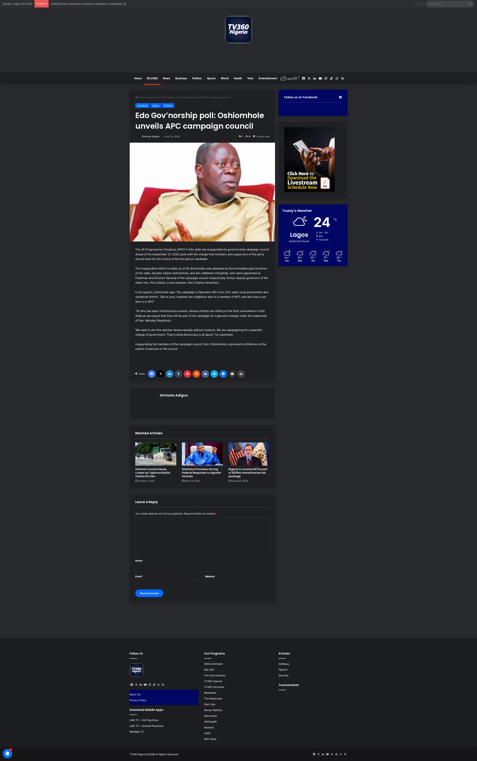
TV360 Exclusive (214, 686)
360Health (210, 721)
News (166, 78)
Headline (142, 105)
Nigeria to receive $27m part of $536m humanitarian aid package (248, 472)
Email (139, 576)
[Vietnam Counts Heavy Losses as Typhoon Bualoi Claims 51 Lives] (155, 454)
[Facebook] (151, 374)
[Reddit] (196, 374)
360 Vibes (210, 739)
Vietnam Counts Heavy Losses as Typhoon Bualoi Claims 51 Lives (152, 472)
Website (210, 576)
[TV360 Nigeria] (238, 29)
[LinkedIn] (169, 374)
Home (138, 78)
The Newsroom (213, 698)
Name (139, 560)
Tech (250, 78)
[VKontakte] (205, 374)
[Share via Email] (232, 374)
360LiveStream (213, 663)
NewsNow (210, 692)
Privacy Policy (138, 700)
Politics (197, 78)
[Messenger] (223, 374)
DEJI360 (152, 78)
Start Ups (209, 704)
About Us (134, 694)
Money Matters (213, 710)
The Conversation (214, 675)
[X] (160, 374)
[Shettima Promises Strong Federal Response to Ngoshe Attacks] (202, 454)
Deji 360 (209, 669)
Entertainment (268, 78)
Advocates (210, 715)
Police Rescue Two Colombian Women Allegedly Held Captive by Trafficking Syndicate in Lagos (105, 3)
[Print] (241, 374)
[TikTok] (154, 684)
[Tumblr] (178, 374)
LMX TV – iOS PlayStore (143, 720)
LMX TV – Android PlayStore (146, 725)
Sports (211, 78)
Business (181, 78)
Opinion (283, 669)
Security (284, 675)
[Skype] (214, 374)
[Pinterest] (187, 374)
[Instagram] (149, 684)
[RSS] (163, 684)
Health (238, 78)
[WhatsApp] (158, 684)
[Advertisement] (238, 59)
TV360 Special (213, 681)
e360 (207, 733)
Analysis (209, 727)
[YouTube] (145, 684)
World (225, 78)
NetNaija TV (136, 731)
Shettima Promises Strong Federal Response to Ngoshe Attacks (201, 472)
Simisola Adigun (150, 136)
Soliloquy (284, 663)
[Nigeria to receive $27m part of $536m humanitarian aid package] (248, 454)
